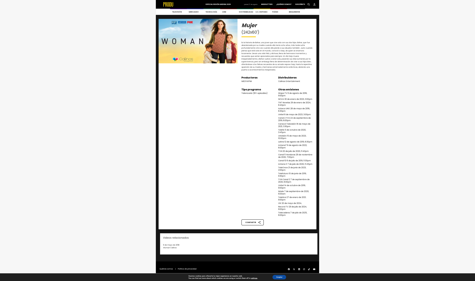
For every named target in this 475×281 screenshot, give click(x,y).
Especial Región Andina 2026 (218, 4)
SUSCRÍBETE (300, 4)
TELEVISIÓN (177, 12)
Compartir (250, 222)
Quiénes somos (166, 269)
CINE (224, 12)
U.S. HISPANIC (262, 12)
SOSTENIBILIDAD (246, 12)
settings (254, 278)
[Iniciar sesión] (314, 4)
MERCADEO (194, 12)
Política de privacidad (187, 269)
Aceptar (279, 277)
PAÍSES (275, 12)
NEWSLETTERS (267, 4)
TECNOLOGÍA (211, 12)
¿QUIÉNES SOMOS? (284, 4)
